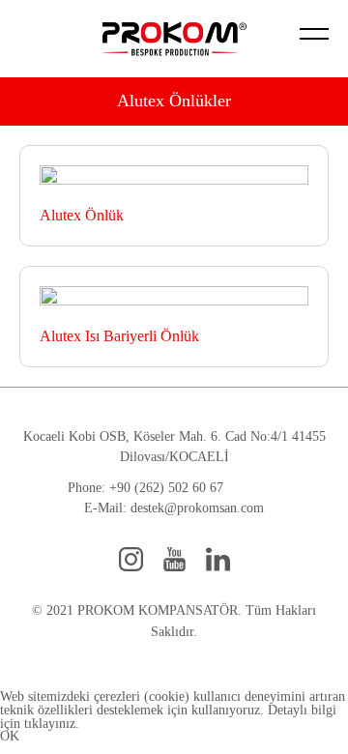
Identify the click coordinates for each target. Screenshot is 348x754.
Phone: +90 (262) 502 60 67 (145, 487)
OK (9, 736)
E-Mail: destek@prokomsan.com (174, 508)
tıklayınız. (51, 723)
